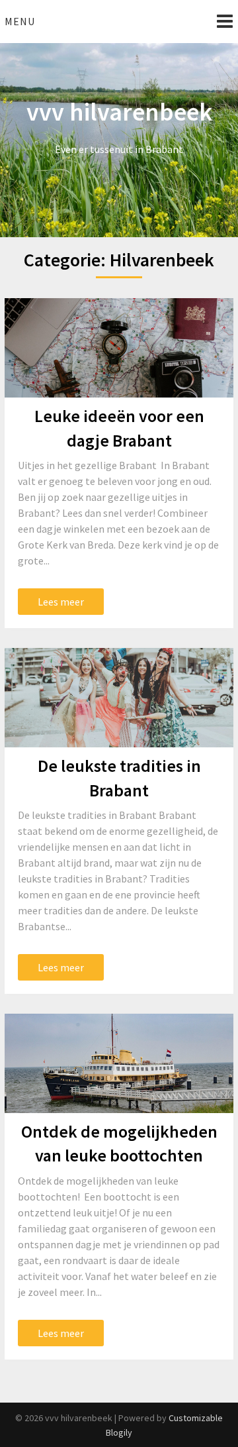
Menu (20, 21)
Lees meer (61, 601)
